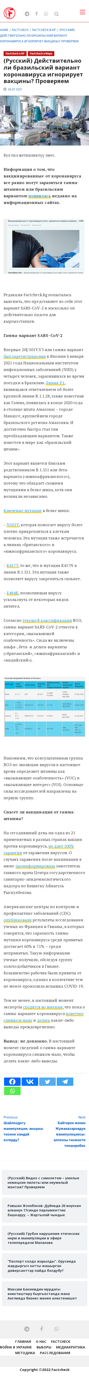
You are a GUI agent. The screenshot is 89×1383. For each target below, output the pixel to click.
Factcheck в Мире (41, 54)
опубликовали (18, 920)
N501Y (13, 524)
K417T (12, 565)
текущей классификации (47, 620)
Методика (25, 1353)
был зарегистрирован (25, 356)
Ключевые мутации (23, 510)
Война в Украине (16, 1347)
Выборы (44, 1347)
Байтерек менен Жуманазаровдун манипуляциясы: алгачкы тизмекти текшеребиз (69, 1131)
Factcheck (60, 1341)
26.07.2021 (15, 89)
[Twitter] (47, 1082)
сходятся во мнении (43, 1007)
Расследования (55, 1353)
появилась (39, 196)
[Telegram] (65, 1082)
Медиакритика (70, 1347)
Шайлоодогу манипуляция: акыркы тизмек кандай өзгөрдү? (23, 1129)
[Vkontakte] (30, 1082)
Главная (23, 1341)
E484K (12, 593)
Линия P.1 (55, 382)
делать (43, 1020)
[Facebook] (12, 1082)
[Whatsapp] (12, 1091)
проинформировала (35, 866)
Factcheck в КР (15, 54)
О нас (41, 1341)
